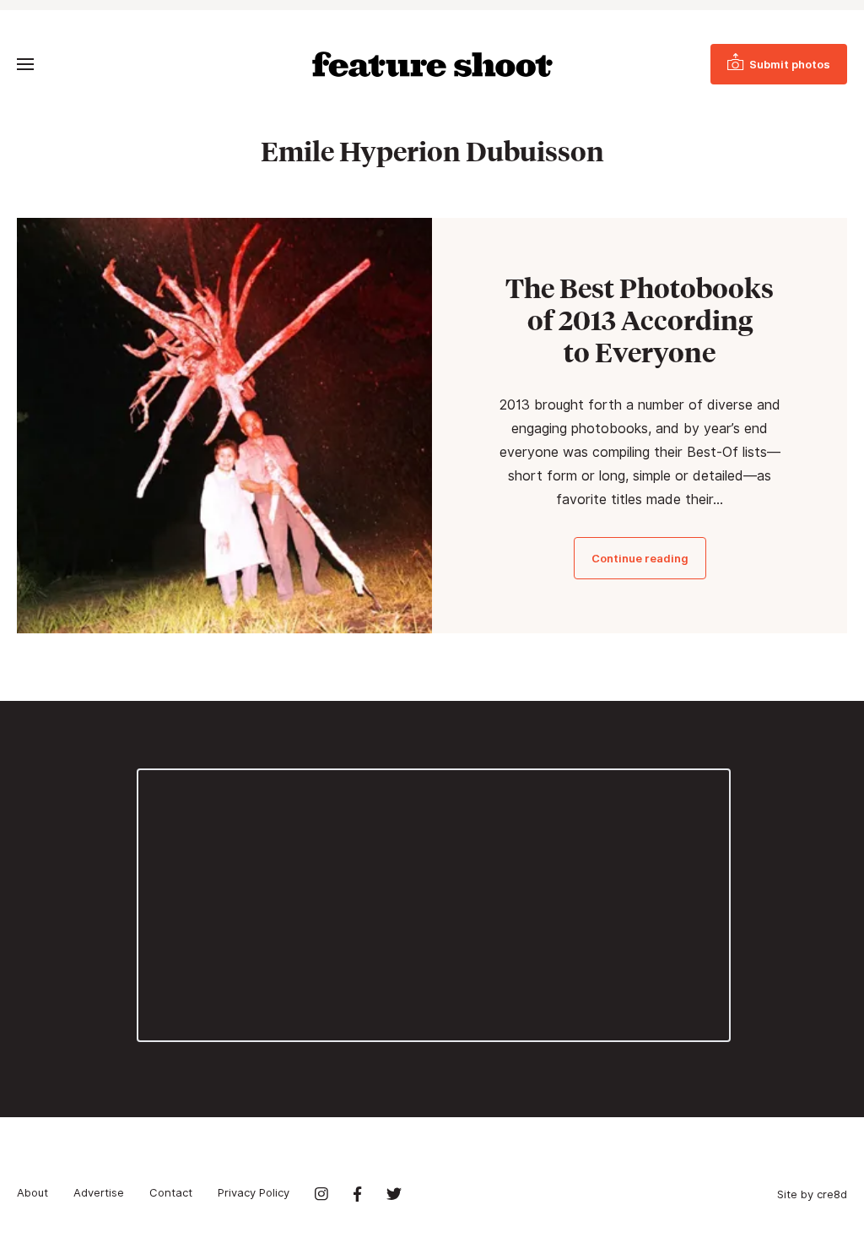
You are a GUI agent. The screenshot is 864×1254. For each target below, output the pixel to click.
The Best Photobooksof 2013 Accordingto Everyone (639, 320)
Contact (170, 1192)
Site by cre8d (812, 1194)
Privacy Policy (253, 1192)
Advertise (98, 1192)
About (32, 1192)
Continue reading (639, 558)
